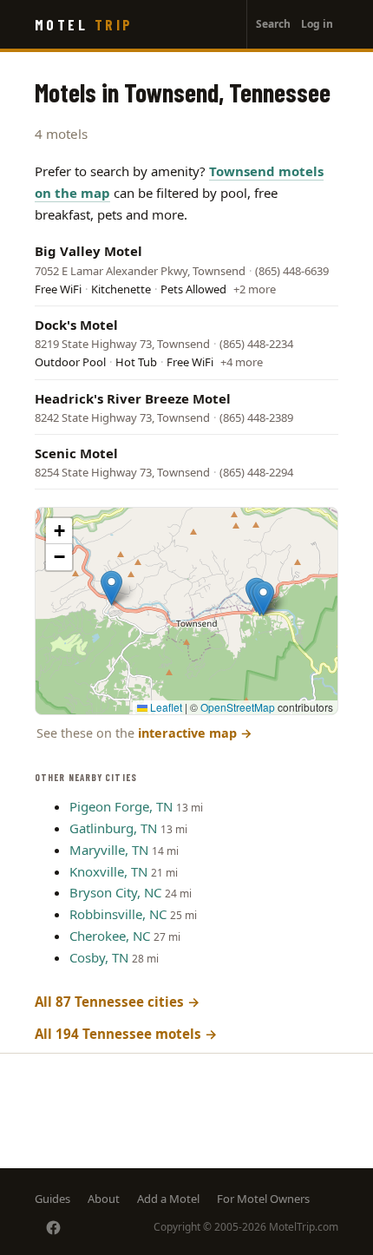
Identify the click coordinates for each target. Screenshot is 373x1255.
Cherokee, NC (109, 935)
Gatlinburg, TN (113, 828)
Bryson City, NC (115, 892)
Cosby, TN (98, 957)
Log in (317, 23)
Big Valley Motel (88, 251)
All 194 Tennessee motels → (126, 1033)
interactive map (195, 733)
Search (273, 23)
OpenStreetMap (237, 707)
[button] (111, 588)
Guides (52, 1198)
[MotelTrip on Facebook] (53, 1227)
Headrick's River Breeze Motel (133, 398)
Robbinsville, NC (118, 914)
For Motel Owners (263, 1198)
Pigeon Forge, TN (121, 806)
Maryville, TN (108, 849)
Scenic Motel (76, 453)
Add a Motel (168, 1198)
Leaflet (164, 707)
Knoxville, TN (108, 871)
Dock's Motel (76, 324)
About (104, 1198)
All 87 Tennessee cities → (117, 1001)
